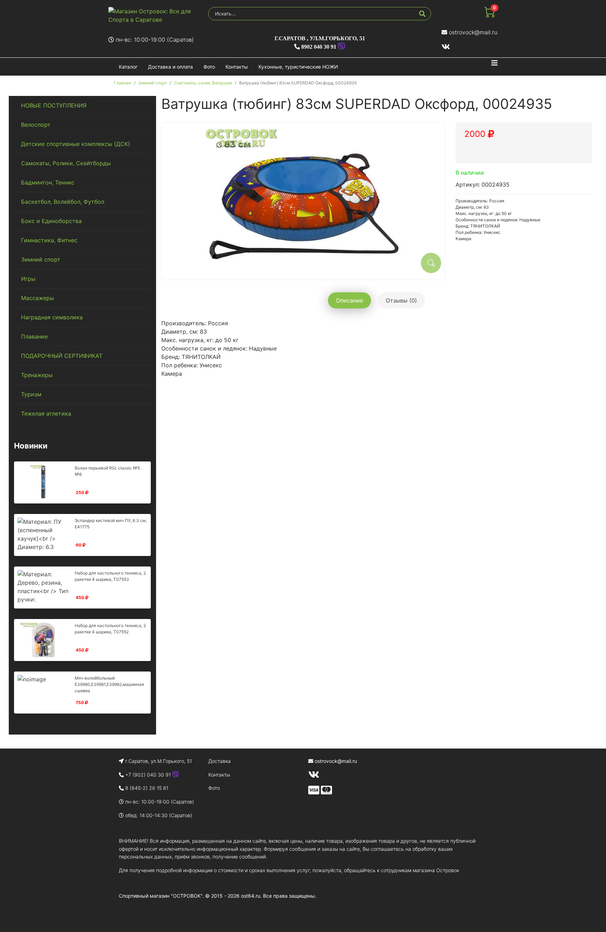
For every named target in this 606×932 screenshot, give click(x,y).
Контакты (236, 67)
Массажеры (37, 297)
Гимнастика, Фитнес (49, 240)
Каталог (128, 67)
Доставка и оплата (170, 67)
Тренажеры (37, 374)
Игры (28, 278)
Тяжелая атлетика (46, 413)
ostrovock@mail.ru (473, 32)
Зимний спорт (40, 259)
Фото (209, 67)
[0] (489, 15)
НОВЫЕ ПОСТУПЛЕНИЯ (54, 105)
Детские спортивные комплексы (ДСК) (75, 143)
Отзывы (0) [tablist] (401, 300)
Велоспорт (35, 124)
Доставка (219, 761)
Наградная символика (52, 317)
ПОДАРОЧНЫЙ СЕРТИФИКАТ (61, 355)
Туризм (31, 394)
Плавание (34, 336)
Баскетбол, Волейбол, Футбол (62, 201)
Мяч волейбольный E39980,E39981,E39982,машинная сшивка (109, 684)
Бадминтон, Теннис (47, 182)
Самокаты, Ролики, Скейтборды (66, 163)
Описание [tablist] (349, 300)
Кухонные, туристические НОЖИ (298, 67)
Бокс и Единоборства (51, 220)
